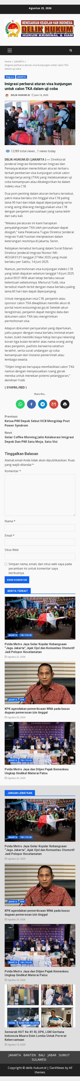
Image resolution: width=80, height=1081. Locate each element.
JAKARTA (21, 77)
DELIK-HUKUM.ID (20, 95)
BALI (42, 1055)
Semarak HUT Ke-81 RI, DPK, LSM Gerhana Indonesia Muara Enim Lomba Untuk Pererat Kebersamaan (40, 1006)
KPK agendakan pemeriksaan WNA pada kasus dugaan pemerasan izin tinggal (40, 682)
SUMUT (64, 1055)
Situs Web (12, 550)
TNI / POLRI (26, 635)
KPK (22, 699)
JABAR (52, 1055)
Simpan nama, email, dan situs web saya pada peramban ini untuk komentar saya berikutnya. (40, 568)
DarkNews (56, 1068)
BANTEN (29, 1055)
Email (10, 535)
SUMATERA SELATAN (29, 1023)
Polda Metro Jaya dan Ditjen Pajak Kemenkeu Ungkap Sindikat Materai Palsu (40, 743)
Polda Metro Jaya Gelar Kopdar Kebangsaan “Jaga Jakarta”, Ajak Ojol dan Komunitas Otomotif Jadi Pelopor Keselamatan (40, 618)
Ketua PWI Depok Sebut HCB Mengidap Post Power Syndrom (37, 420)
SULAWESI (39, 1060)
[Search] (71, 50)
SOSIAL (12, 1023)
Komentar (13, 471)
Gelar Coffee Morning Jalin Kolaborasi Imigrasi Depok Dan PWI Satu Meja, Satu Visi (39, 437)
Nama (10, 521)
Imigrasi (10, 77)
